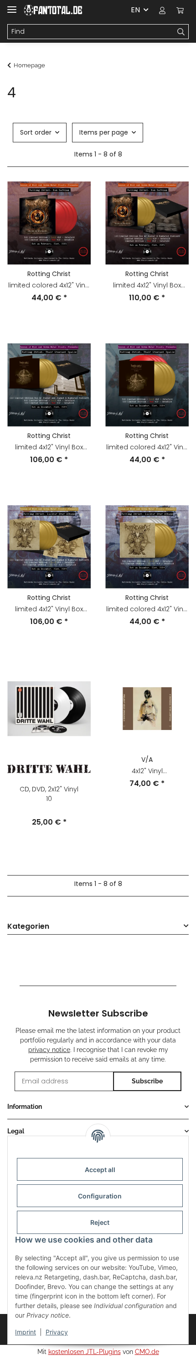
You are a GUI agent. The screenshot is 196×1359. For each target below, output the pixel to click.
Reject (99, 1222)
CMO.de (147, 1351)
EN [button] (135, 10)
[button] (162, 10)
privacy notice (49, 1049)
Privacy (57, 1332)
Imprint (25, 1332)
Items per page (103, 132)
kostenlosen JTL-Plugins (84, 1351)
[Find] (181, 32)
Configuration (100, 1196)
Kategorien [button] (28, 926)
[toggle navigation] (11, 5)
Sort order (36, 132)
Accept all (100, 1169)
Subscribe (147, 1081)
